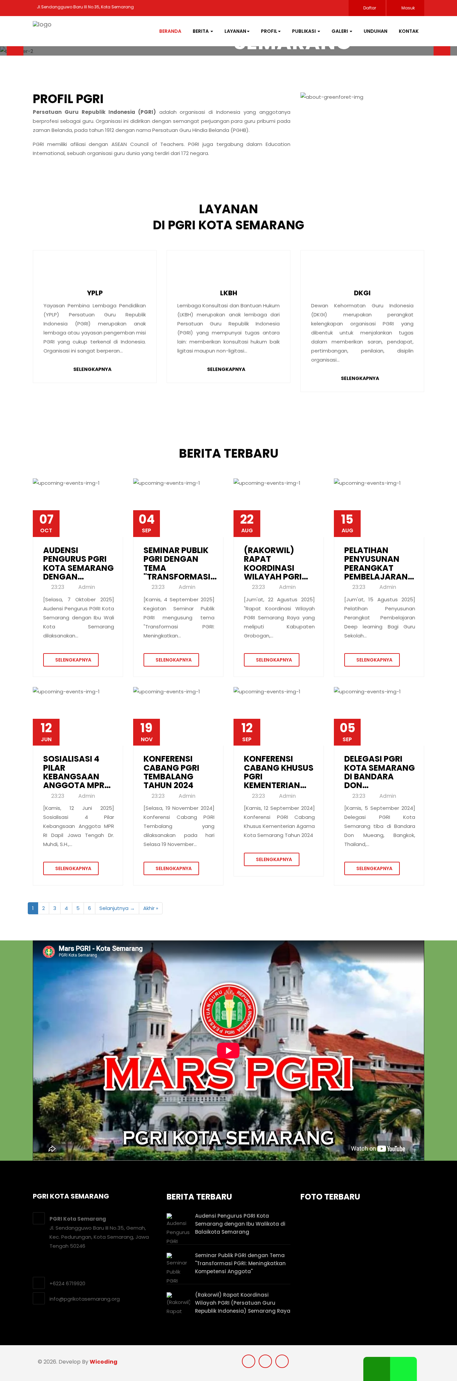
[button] (15, 51)
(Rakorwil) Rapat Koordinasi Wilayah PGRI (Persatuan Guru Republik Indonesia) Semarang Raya (242, 1302)
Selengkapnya (92, 369)
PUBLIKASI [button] (304, 31)
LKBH (228, 293)
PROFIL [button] (269, 31)
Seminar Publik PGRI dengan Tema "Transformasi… (180, 564)
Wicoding (103, 1362)
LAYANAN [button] (235, 31)
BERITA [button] (201, 31)
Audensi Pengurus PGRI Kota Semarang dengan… (78, 564)
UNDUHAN (375, 31)
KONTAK (409, 31)
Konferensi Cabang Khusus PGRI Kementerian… (278, 772)
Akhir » (150, 908)
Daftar (369, 8)
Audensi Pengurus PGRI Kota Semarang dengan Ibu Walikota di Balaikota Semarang (240, 1223)
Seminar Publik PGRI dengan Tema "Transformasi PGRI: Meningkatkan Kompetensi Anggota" (240, 1263)
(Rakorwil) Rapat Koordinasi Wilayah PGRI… (276, 564)
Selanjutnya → (117, 908)
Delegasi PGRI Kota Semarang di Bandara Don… (379, 772)
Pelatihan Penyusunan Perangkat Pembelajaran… (379, 564)
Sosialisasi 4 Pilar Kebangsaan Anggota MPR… (77, 772)
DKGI (362, 293)
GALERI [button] (340, 31)
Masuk (407, 8)
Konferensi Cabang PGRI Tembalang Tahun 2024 (171, 772)
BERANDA (170, 31)
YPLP (95, 293)
